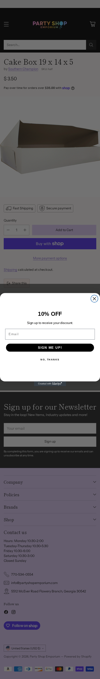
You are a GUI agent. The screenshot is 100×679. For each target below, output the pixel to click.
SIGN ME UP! (50, 347)
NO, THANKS (50, 359)
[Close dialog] (94, 298)
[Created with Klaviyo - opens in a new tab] (50, 383)
